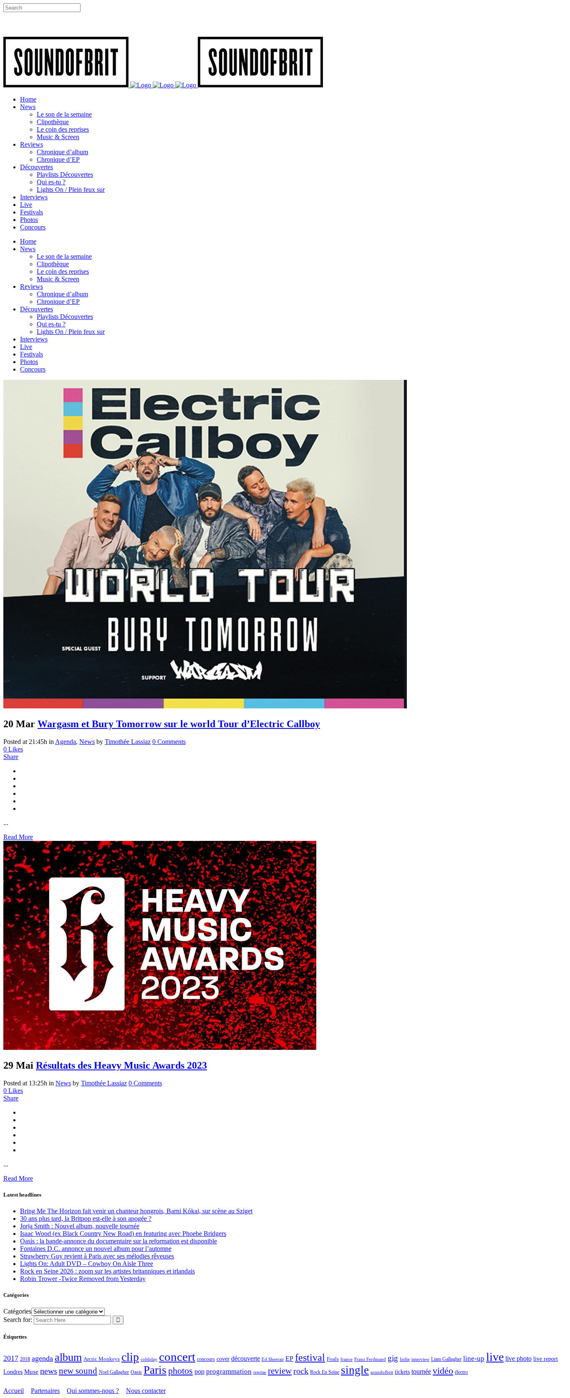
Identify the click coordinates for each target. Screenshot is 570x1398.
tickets (402, 1372)
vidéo (443, 1370)
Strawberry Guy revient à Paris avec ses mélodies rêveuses (97, 1256)
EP (289, 1358)
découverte (245, 1358)
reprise (259, 1372)
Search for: (17, 1319)
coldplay (149, 1359)
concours (206, 1359)
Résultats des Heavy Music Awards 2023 (121, 1065)
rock (300, 1371)
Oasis (136, 1372)
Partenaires (45, 1390)
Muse (31, 1371)
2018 (25, 1359)
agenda (42, 1358)
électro (461, 1372)
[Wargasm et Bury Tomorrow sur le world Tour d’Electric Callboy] (205, 706)
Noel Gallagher (114, 1372)
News (87, 741)
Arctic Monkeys (101, 1359)
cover (223, 1358)
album (68, 1357)
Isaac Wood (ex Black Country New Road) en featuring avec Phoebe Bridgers (123, 1233)
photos (180, 1371)
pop (199, 1371)
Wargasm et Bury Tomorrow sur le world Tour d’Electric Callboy (179, 723)
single (355, 1370)
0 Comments (169, 741)
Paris (155, 1370)
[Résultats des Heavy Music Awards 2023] (159, 1047)
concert (177, 1356)
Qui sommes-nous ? (93, 1390)
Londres (13, 1372)
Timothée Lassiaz (128, 741)
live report (545, 1358)
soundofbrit (382, 1372)
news (48, 1370)
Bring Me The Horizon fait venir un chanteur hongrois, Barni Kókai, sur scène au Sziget (136, 1211)
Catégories (17, 1311)
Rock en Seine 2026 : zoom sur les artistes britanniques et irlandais (107, 1271)
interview (420, 1359)
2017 (10, 1358)
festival (310, 1357)
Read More (18, 836)
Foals (333, 1359)
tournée (421, 1371)
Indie (405, 1359)
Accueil (13, 1390)
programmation (229, 1371)
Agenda (65, 741)
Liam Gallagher (446, 1359)
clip (130, 1356)
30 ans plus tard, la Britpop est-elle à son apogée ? (85, 1218)
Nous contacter (146, 1390)
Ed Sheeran (273, 1359)
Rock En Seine (324, 1372)
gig (393, 1358)
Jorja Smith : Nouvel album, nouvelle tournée (79, 1226)
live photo (518, 1358)
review (280, 1370)
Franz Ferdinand (370, 1359)
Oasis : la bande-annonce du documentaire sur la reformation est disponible (118, 1241)
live (495, 1356)
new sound (78, 1371)
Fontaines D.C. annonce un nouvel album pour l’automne (96, 1248)
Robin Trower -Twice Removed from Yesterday (83, 1278)
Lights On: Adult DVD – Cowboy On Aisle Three (86, 1263)
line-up (473, 1358)
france (346, 1359)
